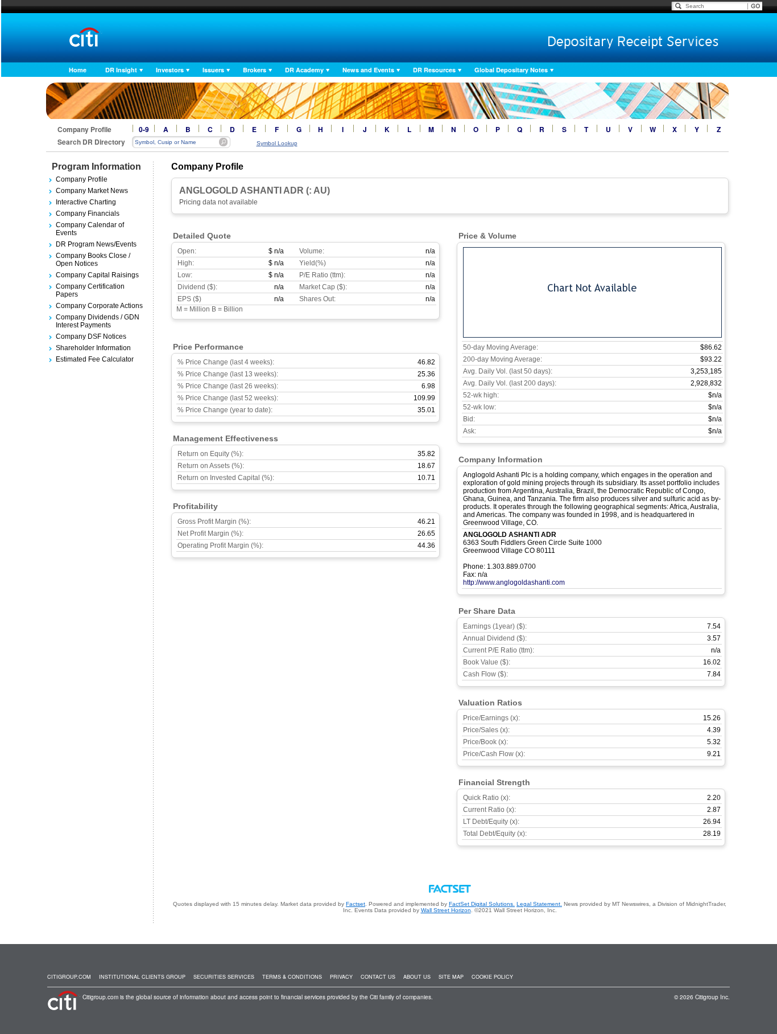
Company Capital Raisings (97, 275)
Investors (170, 69)
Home (77, 69)
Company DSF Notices (91, 336)
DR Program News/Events (96, 244)
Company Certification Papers (90, 290)
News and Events (368, 69)
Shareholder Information (93, 348)
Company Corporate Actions (99, 306)
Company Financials (87, 214)
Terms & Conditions (292, 976)
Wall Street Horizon (446, 910)
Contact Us (378, 976)
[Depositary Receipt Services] (608, 39)
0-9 (144, 129)
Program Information (96, 166)
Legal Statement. (539, 904)
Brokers (254, 69)
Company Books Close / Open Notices (93, 260)
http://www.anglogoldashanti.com (514, 582)
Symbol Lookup (277, 143)
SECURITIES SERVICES (223, 976)
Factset (355, 904)
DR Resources (434, 69)
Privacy (341, 976)
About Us (417, 976)
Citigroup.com (69, 976)
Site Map (451, 976)
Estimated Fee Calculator (95, 359)
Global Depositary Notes (511, 69)
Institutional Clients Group (142, 976)
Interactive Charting (86, 202)
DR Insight (121, 69)
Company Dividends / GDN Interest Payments (97, 321)
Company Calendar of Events (90, 229)
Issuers (213, 69)
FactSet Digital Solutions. (482, 904)
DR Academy (304, 69)
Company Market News (92, 191)
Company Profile (82, 179)
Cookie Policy (492, 976)
